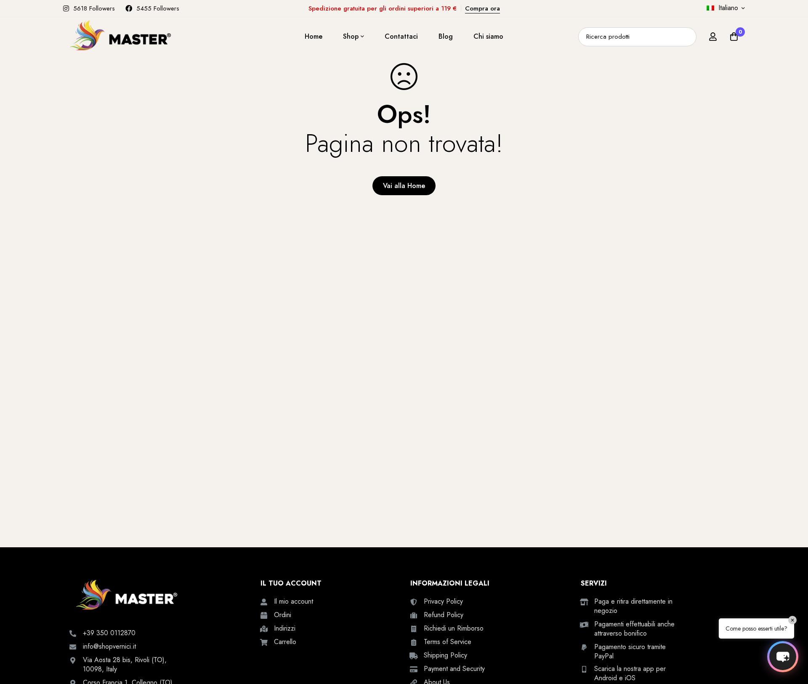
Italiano (728, 8)
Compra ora (482, 8)
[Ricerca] (687, 36)
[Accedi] (712, 36)
